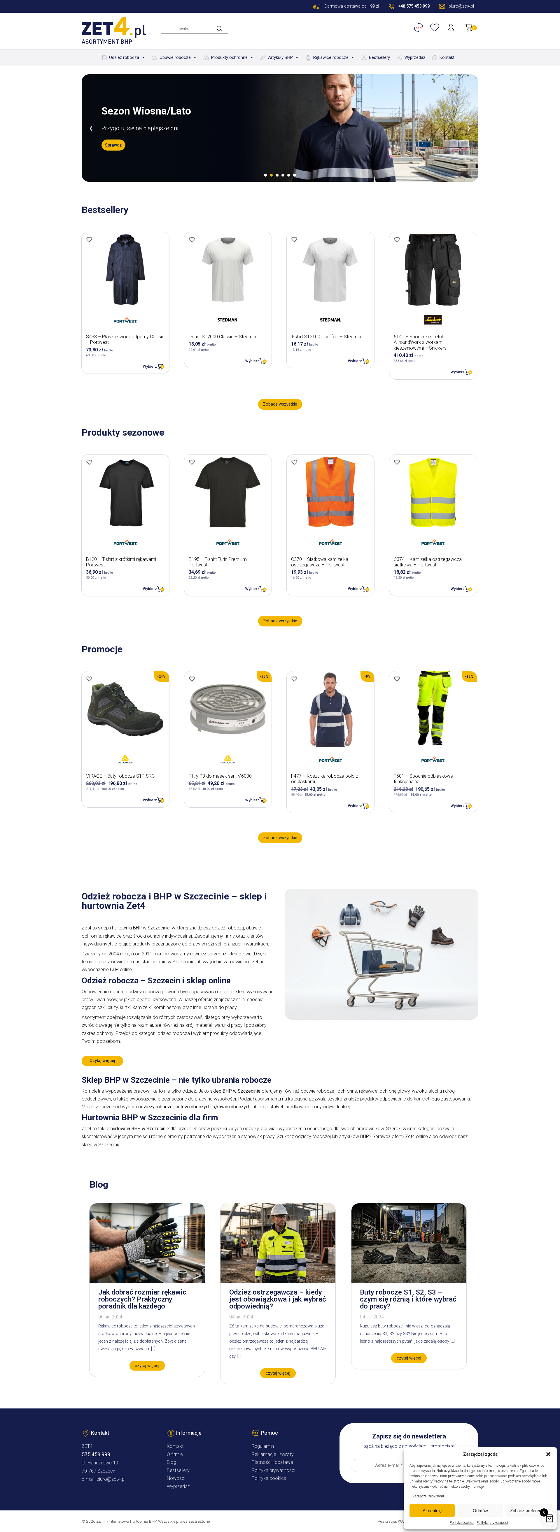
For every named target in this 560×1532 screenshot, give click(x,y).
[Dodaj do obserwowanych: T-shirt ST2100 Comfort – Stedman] (294, 239)
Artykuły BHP (280, 57)
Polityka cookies (462, 1523)
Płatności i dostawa (272, 1462)
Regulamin (263, 1446)
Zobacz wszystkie (280, 404)
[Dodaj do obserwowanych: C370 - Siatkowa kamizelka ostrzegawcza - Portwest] (294, 462)
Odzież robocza (124, 57)
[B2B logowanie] (419, 27)
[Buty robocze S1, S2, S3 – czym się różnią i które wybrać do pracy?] (408, 1281)
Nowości (176, 1478)
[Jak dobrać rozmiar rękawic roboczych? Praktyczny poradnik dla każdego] (147, 1281)
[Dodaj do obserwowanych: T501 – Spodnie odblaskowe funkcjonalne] (397, 679)
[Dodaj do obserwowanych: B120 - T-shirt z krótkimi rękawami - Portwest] (89, 462)
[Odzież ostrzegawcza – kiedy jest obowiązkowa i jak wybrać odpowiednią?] (277, 1281)
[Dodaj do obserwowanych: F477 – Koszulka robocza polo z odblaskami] (294, 679)
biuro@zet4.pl (111, 1479)
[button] (548, 1454)
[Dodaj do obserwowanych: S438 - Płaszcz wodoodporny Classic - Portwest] (89, 239)
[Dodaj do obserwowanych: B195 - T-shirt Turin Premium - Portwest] (192, 462)
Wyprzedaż (414, 57)
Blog (171, 1462)
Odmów (480, 1510)
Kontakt (447, 57)
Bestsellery (379, 57)
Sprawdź (113, 145)
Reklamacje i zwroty (273, 1454)
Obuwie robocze (175, 57)
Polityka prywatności (492, 1523)
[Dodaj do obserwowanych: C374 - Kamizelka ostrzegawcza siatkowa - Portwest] (397, 462)
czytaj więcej (147, 1365)
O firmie (175, 1454)
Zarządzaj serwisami (428, 1496)
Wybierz (150, 366)
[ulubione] (435, 27)
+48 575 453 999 (414, 6)
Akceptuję (432, 1510)
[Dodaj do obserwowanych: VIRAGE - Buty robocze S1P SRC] (89, 679)
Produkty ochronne (229, 57)
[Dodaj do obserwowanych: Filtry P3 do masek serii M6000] (192, 679)
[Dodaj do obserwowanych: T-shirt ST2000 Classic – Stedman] (192, 239)
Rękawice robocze (331, 57)
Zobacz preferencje (528, 1510)
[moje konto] (451, 27)
